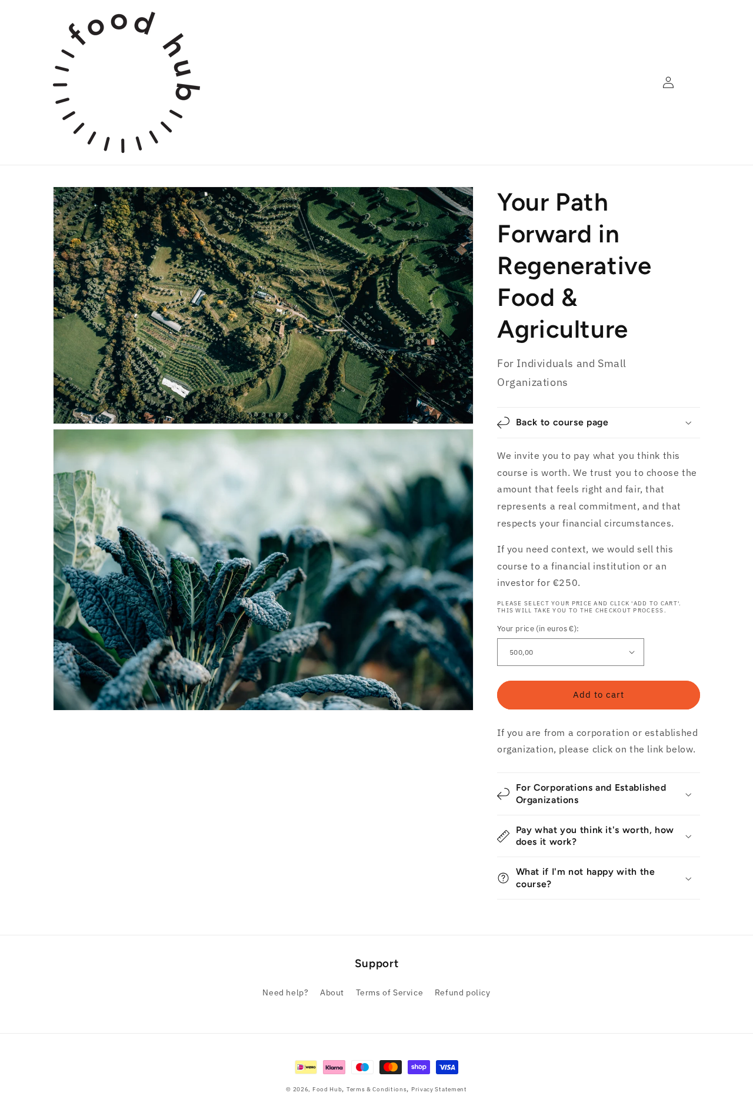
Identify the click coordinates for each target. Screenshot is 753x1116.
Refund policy (463, 992)
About (332, 992)
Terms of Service (390, 992)
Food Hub (327, 1089)
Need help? (285, 992)
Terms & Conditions (376, 1089)
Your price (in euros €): (538, 629)
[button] (598, 423)
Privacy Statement (439, 1089)
